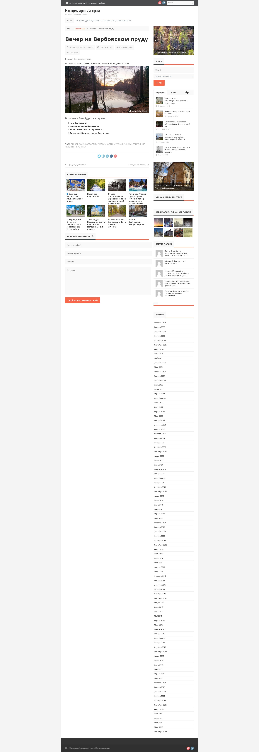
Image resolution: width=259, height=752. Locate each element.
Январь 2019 (159, 527)
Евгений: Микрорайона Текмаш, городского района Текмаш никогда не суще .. (177, 273)
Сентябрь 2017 (160, 598)
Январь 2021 (159, 438)
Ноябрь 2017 (159, 589)
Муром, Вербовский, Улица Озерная (136, 222)
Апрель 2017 (159, 620)
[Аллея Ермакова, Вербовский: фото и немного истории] (117, 211)
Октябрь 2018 (160, 540)
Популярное (160, 92)
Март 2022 (158, 416)
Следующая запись (138, 164)
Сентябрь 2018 (160, 545)
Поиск (159, 82)
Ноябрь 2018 (159, 536)
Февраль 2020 (160, 469)
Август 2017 (159, 602)
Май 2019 (158, 509)
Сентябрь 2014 (160, 731)
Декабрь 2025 (160, 331)
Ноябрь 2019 (159, 482)
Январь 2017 (159, 634)
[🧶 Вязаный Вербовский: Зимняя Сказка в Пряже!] (76, 185)
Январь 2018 (159, 580)
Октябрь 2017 (160, 594)
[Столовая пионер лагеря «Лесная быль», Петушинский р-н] (159, 124)
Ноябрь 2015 (159, 696)
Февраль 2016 (160, 682)
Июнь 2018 (158, 558)
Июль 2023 (158, 385)
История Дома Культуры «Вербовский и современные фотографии (74, 224)
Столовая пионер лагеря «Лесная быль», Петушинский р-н (177, 124)
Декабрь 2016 (160, 638)
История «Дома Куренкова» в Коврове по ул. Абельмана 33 (103, 20)
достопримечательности (99, 144)
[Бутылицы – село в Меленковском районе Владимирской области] (159, 136)
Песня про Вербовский (93, 195)
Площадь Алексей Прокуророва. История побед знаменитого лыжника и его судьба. (137, 200)
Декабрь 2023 (160, 380)
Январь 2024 (159, 376)
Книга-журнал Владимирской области (82, 748)
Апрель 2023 (159, 394)
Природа (89, 47)
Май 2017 (158, 616)
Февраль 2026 (160, 322)
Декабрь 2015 (160, 691)
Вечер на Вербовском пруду (106, 39)
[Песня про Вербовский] (96, 185)
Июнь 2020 (158, 465)
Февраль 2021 (160, 434)
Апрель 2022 (159, 411)
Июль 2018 (158, 554)
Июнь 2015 (158, 718)
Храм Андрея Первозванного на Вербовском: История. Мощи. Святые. (96, 224)
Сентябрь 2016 (160, 651)
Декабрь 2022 (160, 398)
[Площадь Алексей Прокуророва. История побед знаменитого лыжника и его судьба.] (138, 185)
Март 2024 (158, 367)
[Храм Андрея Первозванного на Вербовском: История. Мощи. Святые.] (96, 211)
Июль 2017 (158, 607)
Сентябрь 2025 (160, 345)
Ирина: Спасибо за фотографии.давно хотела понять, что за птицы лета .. (177, 253)
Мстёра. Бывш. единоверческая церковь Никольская (176, 100)
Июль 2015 (158, 714)
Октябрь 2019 (160, 487)
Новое (173, 92)
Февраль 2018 (160, 576)
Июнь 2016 (158, 665)
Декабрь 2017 (160, 585)
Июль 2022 (158, 402)
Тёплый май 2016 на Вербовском (86, 129)
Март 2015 (158, 727)
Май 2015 (158, 722)
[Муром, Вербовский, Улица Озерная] (138, 211)
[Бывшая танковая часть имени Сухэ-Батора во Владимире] (174, 176)
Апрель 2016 (159, 674)
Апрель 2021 (159, 429)
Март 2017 (158, 625)
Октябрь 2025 (160, 340)
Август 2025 (159, 349)
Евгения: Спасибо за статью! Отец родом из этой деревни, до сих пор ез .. (177, 283)
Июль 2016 (158, 660)
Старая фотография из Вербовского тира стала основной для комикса (117, 199)
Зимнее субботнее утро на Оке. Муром (90, 133)
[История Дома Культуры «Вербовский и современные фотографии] (76, 211)
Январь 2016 (159, 687)
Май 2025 (158, 358)
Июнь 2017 (158, 611)
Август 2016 (159, 656)
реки (83, 146)
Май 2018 (158, 562)
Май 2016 (158, 669)
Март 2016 (158, 678)
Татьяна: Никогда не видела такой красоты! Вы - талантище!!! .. (177, 293)
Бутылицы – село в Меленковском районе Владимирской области (175, 136)
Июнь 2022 (158, 407)
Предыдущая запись (76, 164)
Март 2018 (158, 571)
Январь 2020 (159, 474)
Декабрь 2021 (160, 425)
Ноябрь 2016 (159, 642)
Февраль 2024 (160, 371)
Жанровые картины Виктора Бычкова (177, 112)
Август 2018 (159, 549)
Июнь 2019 (158, 505)
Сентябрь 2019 (160, 491)
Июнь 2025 (158, 353)
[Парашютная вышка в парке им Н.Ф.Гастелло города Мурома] (159, 149)
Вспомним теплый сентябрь (84, 126)
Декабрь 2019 (160, 478)
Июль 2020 (158, 460)
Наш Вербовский (78, 123)
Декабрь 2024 (160, 362)
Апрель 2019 (159, 514)
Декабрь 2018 (160, 531)
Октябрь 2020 (160, 447)
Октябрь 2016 (160, 647)
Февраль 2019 (160, 522)
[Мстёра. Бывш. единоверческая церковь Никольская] (159, 100)
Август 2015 (159, 709)
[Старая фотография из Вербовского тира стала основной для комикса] (117, 185)
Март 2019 (158, 518)
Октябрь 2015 (160, 700)
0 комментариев (125, 47)
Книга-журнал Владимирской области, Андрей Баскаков (103, 63)
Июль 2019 (158, 500)
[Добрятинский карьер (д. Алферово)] (174, 40)
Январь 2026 (159, 327)
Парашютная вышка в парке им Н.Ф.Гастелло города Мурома (177, 149)
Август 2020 (159, 456)
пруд (77, 146)
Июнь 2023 (158, 389)
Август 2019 (159, 496)
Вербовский (80, 28)
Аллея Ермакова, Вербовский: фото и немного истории (117, 223)
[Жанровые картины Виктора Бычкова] (159, 113)
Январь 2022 (159, 420)
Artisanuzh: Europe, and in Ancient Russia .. (175, 262)
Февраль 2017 (160, 629)
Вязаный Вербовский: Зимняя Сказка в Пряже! (75, 197)
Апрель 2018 (159, 567)
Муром (82, 47)
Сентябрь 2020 (160, 451)
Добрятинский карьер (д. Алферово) (171, 52)
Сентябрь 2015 (160, 705)
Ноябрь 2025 (159, 336)
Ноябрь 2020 (159, 442)
